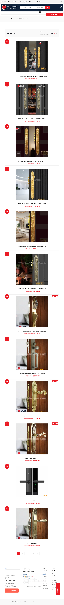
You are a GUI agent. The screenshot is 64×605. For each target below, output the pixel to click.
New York (45, 573)
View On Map (13, 590)
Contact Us (54, 584)
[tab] (54, 33)
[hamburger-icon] (39, 12)
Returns (54, 578)
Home (6, 18)
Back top (57, 590)
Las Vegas (45, 588)
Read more (29, 331)
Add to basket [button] (29, 76)
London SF (45, 576)
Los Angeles (46, 583)
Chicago (45, 585)
